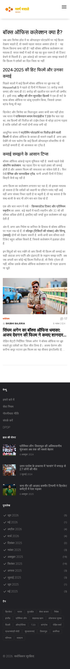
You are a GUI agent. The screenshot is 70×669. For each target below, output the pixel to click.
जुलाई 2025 (37, 577)
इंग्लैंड (7, 618)
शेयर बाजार (44, 611)
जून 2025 (37, 584)
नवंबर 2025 (37, 550)
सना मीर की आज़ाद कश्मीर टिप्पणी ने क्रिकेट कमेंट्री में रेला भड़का (43, 487)
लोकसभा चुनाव (55, 618)
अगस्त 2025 (37, 570)
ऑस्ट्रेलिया (21, 624)
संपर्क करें (8, 420)
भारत (19, 611)
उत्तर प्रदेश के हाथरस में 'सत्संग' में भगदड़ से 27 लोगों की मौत (43, 467)
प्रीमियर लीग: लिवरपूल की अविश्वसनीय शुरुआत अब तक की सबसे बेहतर (41, 447)
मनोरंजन (6, 318)
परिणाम (8, 637)
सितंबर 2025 (37, 564)
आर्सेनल (56, 631)
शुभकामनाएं (30, 631)
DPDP (6, 427)
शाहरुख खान (37, 618)
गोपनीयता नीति (11, 413)
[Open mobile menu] (66, 7)
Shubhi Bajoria (15, 323)
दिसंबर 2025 (37, 543)
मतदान (20, 637)
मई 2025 (37, 591)
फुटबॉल (30, 611)
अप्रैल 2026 (37, 529)
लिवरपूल (43, 631)
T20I (33, 624)
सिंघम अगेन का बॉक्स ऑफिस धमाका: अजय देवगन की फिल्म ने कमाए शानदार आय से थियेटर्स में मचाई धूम (33, 333)
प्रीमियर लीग (21, 618)
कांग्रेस (44, 624)
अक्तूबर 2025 (37, 557)
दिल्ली (7, 624)
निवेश (56, 611)
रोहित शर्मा (57, 624)
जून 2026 (37, 515)
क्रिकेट (8, 611)
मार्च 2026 (37, 536)
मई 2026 (37, 522)
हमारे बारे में (8, 399)
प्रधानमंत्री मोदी (12, 631)
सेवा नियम (8, 406)
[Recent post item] (9, 450)
